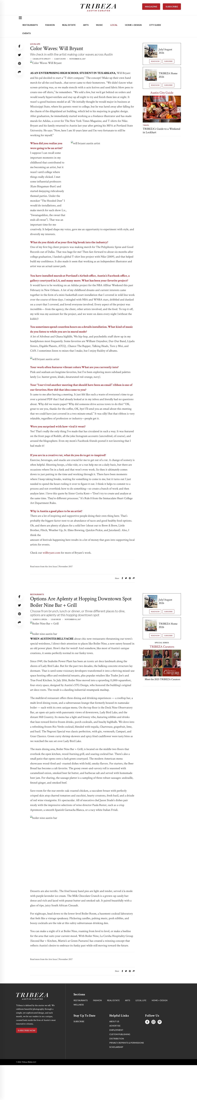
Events (27, 33)
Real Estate (69, 25)
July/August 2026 (165, 51)
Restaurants (30, 25)
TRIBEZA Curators (162, 647)
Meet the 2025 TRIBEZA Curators (162, 679)
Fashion (50, 25)
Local (114, 25)
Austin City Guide (161, 93)
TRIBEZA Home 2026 (168, 75)
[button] (144, 109)
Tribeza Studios (40, 997)
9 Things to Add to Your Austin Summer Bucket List (161, 130)
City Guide (155, 25)
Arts (86, 25)
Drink (145, 1068)
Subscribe (168, 61)
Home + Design (133, 25)
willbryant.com (51, 553)
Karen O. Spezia (40, 619)
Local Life (35, 44)
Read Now (155, 61)
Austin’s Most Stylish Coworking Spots (155, 1074)
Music (99, 25)
